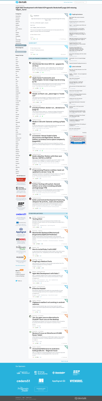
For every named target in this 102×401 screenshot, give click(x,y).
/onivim (17, 96)
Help (23, 397)
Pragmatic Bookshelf (20, 45)
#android (34, 310)
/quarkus (17, 171)
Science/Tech (18, 43)
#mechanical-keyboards (53, 240)
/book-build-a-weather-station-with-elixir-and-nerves (48, 162)
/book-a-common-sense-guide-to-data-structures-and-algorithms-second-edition (48, 148)
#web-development (41, 279)
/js (16, 73)
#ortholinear (61, 240)
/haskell (38, 295)
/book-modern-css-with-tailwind (42, 128)
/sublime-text (18, 138)
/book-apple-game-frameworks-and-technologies (46, 86)
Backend (34, 217)
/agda (17, 145)
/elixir (38, 225)
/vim (16, 83)
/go (16, 79)
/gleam (17, 108)
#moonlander (45, 240)
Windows (17, 25)
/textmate (18, 139)
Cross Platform (19, 28)
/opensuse (18, 126)
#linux (33, 341)
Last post (64, 54)
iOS (16, 30)
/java (17, 85)
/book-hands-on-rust (40, 100)
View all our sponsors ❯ (20, 265)
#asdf (36, 254)
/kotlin (17, 98)
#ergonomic (34, 242)
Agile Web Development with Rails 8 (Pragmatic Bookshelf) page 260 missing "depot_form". (46, 9)
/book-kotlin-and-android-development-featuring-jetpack (47, 206)
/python (17, 71)
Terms (26, 399)
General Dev (34, 230)
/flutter (17, 116)
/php (17, 130)
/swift (17, 81)
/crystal (17, 102)
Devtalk (79, 66)
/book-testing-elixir (51, 225)
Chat (38, 247)
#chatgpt (39, 325)
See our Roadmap (20, 276)
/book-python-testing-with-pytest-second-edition (46, 192)
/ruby (33, 254)
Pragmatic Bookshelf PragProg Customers (77, 63)
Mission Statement (21, 274)
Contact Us (18, 397)
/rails (50, 279)
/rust (17, 59)
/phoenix (17, 67)
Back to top (63, 361)
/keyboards (39, 240)
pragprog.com (36, 223)
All (16, 50)
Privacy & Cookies (32, 399)
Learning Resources (41, 217)
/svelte (17, 94)
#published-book (43, 225)
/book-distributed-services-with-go (43, 70)
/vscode (17, 114)
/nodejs (17, 153)
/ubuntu (17, 157)
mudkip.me (35, 339)
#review (37, 341)
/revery (17, 161)
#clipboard (39, 310)
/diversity (17, 167)
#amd (40, 341)
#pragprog (34, 225)
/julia (17, 169)
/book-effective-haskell (52, 295)
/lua (16, 165)
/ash (16, 120)
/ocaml (17, 110)
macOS (17, 23)
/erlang (17, 65)
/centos (17, 128)
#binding (34, 355)
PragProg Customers (20, 5)
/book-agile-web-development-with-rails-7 (40, 281)
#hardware (34, 240)
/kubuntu (17, 151)
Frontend (18, 18)
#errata (31, 37)
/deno (17, 147)
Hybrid (17, 34)
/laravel (17, 173)
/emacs (17, 89)
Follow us (20, 280)
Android (34, 300)
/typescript (18, 93)
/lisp (16, 136)
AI (69, 71)
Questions (39, 300)
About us (19, 272)
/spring (17, 159)
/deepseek (18, 122)
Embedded (18, 36)
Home (33, 50)
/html (17, 118)
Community (18, 41)
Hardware (40, 230)
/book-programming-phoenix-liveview (43, 176)
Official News (75, 79)
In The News (40, 315)
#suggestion (34, 162)
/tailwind (17, 104)
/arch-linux (18, 155)
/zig (16, 124)
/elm (16, 112)
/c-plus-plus (18, 100)
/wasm (17, 61)
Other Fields (18, 39)
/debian (17, 143)
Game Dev (18, 21)
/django (17, 149)
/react (17, 106)
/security (17, 77)
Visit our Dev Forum (68, 2)
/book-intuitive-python (40, 114)
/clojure (17, 87)
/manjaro (17, 163)
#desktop (34, 325)
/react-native (18, 134)
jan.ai (34, 324)
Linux (17, 27)
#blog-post (39, 266)
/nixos (17, 141)
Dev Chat (40, 259)
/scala (17, 132)
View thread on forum (35, 34)
